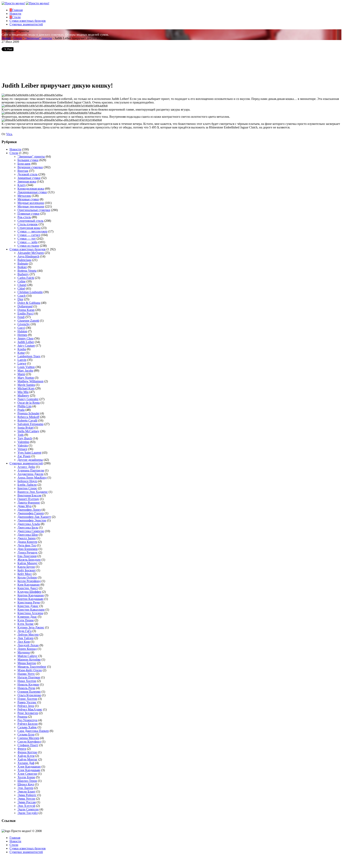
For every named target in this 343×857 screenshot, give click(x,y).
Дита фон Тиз (26, 545)
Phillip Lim (24, 406)
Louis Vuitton (26, 367)
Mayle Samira (26, 384)
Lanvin (21, 360)
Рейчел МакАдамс (29, 709)
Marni (21, 374)
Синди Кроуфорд (29, 741)
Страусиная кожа (28, 228)
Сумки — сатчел (28, 235)
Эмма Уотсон (26, 798)
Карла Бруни (26, 566)
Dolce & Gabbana (28, 302)
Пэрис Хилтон (27, 698)
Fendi (21, 317)
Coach (21, 295)
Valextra (22, 445)
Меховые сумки (28, 199)
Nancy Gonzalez (28, 399)
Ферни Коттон (27, 752)
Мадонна (23, 652)
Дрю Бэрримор (27, 549)
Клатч (21, 185)
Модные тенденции (30, 206)
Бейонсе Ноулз (27, 481)
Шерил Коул (25, 784)
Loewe (21, 363)
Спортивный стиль (30, 220)
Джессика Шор (27, 534)
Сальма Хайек (27, 727)
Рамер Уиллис (27, 702)
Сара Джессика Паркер (33, 731)
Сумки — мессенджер (32, 231)
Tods (20, 434)
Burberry (23, 274)
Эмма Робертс (27, 795)
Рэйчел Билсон (27, 723)
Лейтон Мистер (28, 634)
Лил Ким (23, 641)
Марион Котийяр (29, 659)
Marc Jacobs (25, 370)
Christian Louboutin (30, 292)
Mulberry (23, 395)
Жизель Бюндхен (29, 559)
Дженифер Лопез (29, 509)
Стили (17, 38)
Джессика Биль (27, 527)
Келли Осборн (27, 577)
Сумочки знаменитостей (26, 463)
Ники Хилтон (26, 681)
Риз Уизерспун (27, 720)
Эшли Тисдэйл (27, 813)
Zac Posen (24, 456)
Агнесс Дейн (26, 467)
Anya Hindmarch (28, 256)
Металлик (24, 195)
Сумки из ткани (28, 245)
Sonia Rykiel (25, 427)
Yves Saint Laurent (29, 452)
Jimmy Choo (25, 338)
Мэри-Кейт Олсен (29, 670)
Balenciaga (24, 260)
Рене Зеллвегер (27, 713)
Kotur (21, 352)
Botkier (22, 267)
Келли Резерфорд (29, 581)
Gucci (21, 327)
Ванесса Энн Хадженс (32, 492)
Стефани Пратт (27, 745)
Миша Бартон (26, 663)
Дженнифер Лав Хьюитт (34, 516)
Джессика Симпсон (30, 531)
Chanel (21, 285)
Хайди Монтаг (27, 759)
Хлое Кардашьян (28, 770)
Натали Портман (28, 677)
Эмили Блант (26, 791)
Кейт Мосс (24, 574)
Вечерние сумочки (30, 167)
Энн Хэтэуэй (26, 805)
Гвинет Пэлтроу (28, 499)
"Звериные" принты (38, 38)
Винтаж (22, 170)
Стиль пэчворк (27, 224)
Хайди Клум (26, 756)
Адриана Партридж (30, 470)
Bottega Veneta (27, 270)
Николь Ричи (26, 688)
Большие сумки (28, 160)
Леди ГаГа (24, 631)
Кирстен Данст (27, 588)
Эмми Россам (26, 802)
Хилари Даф (25, 763)
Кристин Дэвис (28, 606)
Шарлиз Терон (27, 780)
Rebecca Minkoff (28, 417)
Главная (15, 837)
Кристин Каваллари (31, 609)
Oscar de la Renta (28, 402)
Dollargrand (25, 306)
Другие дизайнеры (30, 459)
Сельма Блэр (26, 734)
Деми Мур (24, 506)
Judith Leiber (25, 342)
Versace (22, 449)
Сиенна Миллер (28, 738)
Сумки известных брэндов (28, 249)
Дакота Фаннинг (28, 502)
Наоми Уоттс (26, 673)
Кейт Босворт (26, 570)
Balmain (22, 263)
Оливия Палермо (29, 691)
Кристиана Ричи (28, 602)
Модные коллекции (30, 203)
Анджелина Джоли (30, 474)
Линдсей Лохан (28, 645)
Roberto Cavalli (27, 420)
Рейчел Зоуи (25, 706)
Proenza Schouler (28, 413)
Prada (21, 409)
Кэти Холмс (25, 624)
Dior (20, 299)
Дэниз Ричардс (27, 552)
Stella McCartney (28, 431)
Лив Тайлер (25, 638)
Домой (6, 38)
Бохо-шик (24, 163)
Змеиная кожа (26, 181)
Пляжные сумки (28, 213)
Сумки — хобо (27, 242)
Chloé (21, 288)
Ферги (21, 748)
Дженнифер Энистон (31, 520)
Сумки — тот (26, 238)
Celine (21, 281)
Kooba (21, 349)
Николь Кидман (28, 684)
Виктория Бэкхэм (29, 495)
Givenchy (23, 324)
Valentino (23, 442)
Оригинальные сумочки (33, 210)
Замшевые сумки (28, 178)
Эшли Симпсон (28, 809)
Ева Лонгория (27, 556)
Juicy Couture (26, 345)
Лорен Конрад (27, 648)
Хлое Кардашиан (29, 766)
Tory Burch (24, 438)
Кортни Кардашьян (30, 599)
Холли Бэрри (26, 777)
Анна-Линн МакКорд (32, 477)
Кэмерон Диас (27, 616)
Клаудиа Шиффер (29, 591)
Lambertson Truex (28, 356)
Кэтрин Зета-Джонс (30, 627)
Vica (9, 134)
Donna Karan (26, 310)
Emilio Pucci (25, 313)
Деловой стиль (27, 174)
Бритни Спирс (27, 488)
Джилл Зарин (26, 538)
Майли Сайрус (27, 656)
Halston (22, 331)
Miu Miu (23, 392)
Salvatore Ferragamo (30, 424)
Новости (15, 149)
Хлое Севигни (27, 773)
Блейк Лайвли (27, 484)
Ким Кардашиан (28, 584)
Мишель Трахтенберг (31, 666)
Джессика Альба (28, 524)
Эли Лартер (25, 788)
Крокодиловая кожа (30, 188)
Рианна (22, 716)
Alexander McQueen (30, 252)
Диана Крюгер (27, 541)
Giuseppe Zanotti (28, 320)
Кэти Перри (25, 620)
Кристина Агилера (30, 613)
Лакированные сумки (32, 192)
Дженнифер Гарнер (30, 513)
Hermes (22, 335)
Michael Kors (26, 388)
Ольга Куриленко (29, 695)
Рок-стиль (24, 217)
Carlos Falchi (25, 277)
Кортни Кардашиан (30, 595)
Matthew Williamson (30, 381)
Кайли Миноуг (27, 563)
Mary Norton (25, 377)
